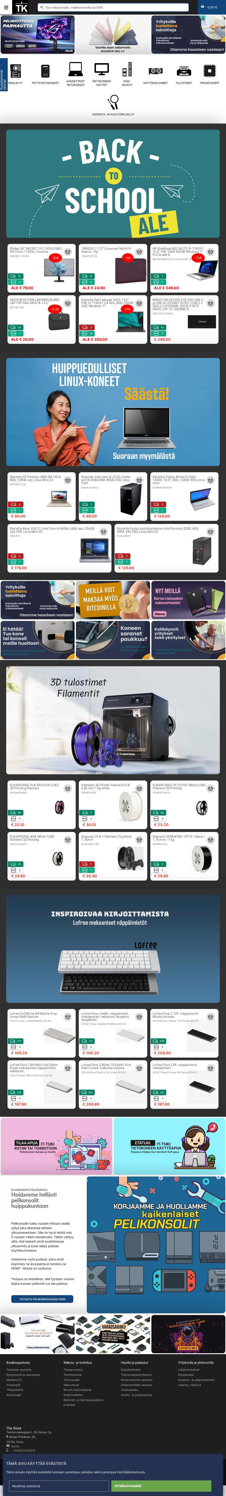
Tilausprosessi (73, 1369)
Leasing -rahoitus (189, 1385)
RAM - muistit (127, 83)
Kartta (14, 1446)
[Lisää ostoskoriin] (68, 252)
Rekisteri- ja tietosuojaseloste (83, 1400)
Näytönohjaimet (155, 83)
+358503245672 (21, 1450)
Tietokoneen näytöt (101, 83)
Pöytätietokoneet (45, 83)
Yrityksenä (13, 1385)
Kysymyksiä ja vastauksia (23, 1374)
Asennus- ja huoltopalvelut (113, 114)
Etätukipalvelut (131, 1369)
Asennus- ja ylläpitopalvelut (196, 1380)
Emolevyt (15, 83)
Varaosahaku (129, 1389)
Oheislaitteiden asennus (136, 1385)
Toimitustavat (73, 1374)
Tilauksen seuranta (18, 1369)
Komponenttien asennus (137, 1380)
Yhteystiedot (14, 1389)
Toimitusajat (72, 1380)
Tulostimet (184, 83)
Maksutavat (71, 1385)
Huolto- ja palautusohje (136, 1395)
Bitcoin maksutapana (77, 1389)
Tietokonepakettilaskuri (136, 1374)
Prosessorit (209, 83)
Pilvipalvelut (186, 1374)
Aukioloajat (13, 1395)
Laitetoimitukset (189, 1369)
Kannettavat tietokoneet (75, 83)
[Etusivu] (22, 13)
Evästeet (69, 1405)
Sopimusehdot (73, 1395)
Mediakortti (14, 1380)
